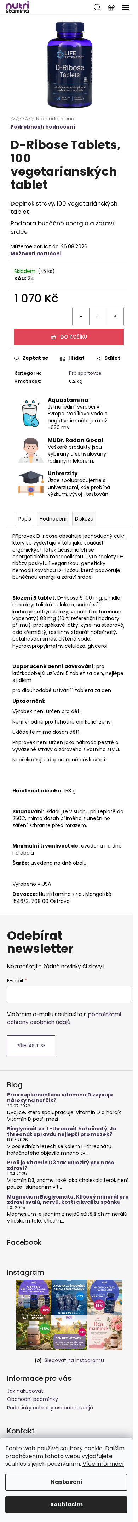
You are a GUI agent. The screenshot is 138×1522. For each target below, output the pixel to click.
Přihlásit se (31, 1045)
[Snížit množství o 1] (81, 316)
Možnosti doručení (36, 253)
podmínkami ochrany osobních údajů (64, 1018)
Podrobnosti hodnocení (43, 127)
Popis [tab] (24, 518)
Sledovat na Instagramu (74, 1360)
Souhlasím (66, 1504)
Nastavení (66, 1482)
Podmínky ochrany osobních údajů (50, 1407)
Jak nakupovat (25, 1391)
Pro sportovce (85, 373)
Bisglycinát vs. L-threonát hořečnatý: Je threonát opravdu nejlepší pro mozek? (61, 1131)
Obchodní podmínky (32, 1399)
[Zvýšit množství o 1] (115, 316)
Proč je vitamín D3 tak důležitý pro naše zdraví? (60, 1165)
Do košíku (74, 336)
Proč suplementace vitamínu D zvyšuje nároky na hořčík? (60, 1097)
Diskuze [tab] (84, 518)
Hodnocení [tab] (53, 518)
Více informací (103, 1464)
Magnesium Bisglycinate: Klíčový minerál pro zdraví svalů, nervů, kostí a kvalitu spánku (68, 1199)
